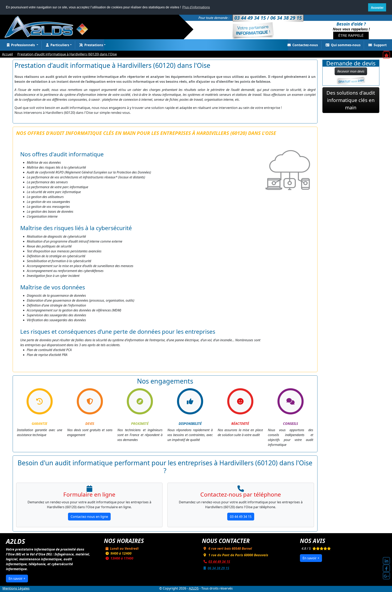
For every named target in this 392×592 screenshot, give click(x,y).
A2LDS (194, 588)
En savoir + (17, 578)
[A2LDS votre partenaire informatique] (48, 26)
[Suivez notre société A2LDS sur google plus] (386, 575)
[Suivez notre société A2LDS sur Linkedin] (386, 560)
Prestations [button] (93, 45)
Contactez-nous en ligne (89, 516)
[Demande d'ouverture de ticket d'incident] (386, 55)
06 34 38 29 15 (218, 568)
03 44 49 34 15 (241, 516)
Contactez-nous (305, 45)
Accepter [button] (377, 7)
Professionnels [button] (23, 45)
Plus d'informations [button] (196, 7)
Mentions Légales (16, 588)
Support (380, 45)
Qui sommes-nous (346, 45)
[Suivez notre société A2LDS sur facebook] (386, 568)
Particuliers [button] (59, 45)
